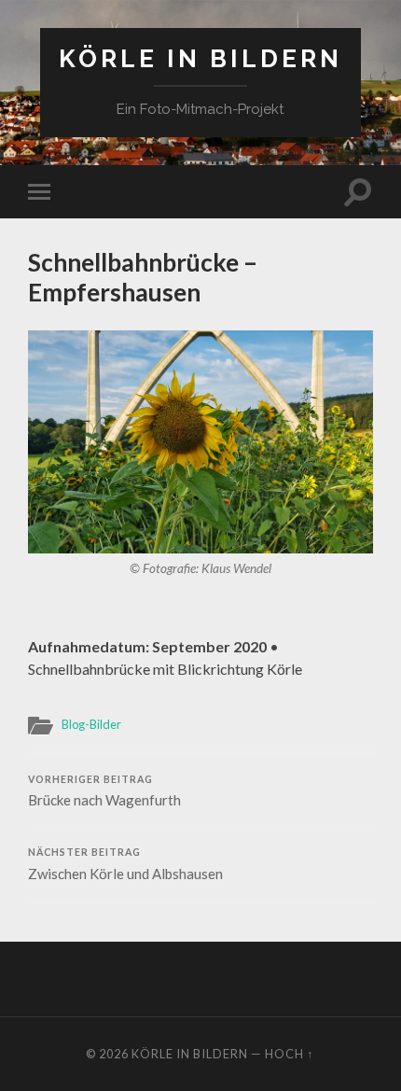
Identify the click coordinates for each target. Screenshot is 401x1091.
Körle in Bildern (200, 58)
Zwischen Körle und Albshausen (125, 864)
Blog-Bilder (91, 724)
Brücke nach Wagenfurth (104, 791)
